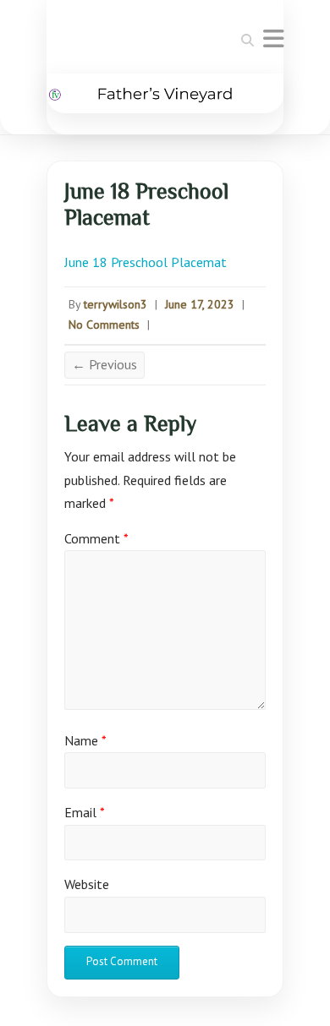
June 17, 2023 (199, 304)
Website (86, 884)
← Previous (104, 364)
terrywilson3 (115, 304)
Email (84, 812)
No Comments (104, 324)
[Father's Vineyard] (165, 93)
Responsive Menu (273, 38)
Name (85, 740)
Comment (96, 538)
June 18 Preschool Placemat (145, 262)
